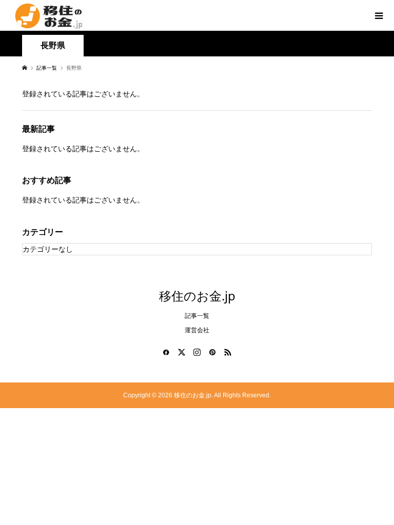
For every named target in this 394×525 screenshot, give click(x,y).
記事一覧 (197, 315)
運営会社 (197, 330)
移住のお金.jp (197, 295)
